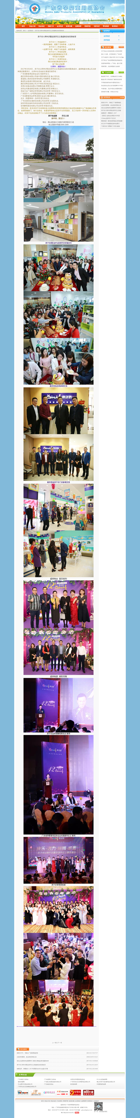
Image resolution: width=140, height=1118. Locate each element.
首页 (23, 26)
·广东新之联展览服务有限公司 (52, 1082)
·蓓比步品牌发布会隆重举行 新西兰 (111, 108)
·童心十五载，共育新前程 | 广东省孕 (111, 54)
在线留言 (96, 1101)
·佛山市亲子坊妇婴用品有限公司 (105, 1082)
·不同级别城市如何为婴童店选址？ (111, 82)
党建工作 (51, 26)
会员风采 (60, 26)
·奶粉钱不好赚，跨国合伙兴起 (109, 91)
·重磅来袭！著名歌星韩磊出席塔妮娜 (111, 121)
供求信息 (107, 40)
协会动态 (41, 26)
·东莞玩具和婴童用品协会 (77, 1079)
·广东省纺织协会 (48, 1084)
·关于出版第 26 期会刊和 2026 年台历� (112, 57)
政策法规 (69, 26)
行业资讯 (59, 1101)
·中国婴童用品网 (101, 1084)
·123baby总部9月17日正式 (108, 118)
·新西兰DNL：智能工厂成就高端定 (111, 102)
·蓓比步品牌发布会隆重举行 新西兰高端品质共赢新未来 (32, 1061)
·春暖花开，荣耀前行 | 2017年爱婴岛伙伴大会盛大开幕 (32, 1069)
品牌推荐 (78, 26)
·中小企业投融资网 (101, 1079)
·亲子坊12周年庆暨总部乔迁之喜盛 (111, 110)
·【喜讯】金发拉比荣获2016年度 (110, 115)
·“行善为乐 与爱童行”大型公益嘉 (110, 126)
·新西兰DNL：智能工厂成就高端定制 (27, 1053)
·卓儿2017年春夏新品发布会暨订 (110, 123)
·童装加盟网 (21, 1082)
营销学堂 (87, 26)
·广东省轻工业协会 (23, 1079)
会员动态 (107, 36)
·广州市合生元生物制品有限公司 (27, 1086)
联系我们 (115, 26)
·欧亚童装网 (73, 1084)
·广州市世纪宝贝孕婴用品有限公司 (80, 1082)
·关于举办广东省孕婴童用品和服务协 (111, 60)
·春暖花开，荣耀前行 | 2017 (109, 113)
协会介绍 (32, 26)
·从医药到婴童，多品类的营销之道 (26, 1057)
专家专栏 (97, 26)
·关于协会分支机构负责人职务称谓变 (111, 51)
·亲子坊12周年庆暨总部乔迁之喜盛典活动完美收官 (31, 1065)
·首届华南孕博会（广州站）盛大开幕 (111, 63)
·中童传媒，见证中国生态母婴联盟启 (111, 88)
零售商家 (106, 26)
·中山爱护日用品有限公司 (25, 1084)
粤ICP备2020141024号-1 (68, 1112)
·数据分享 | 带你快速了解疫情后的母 (111, 79)
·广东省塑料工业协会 (50, 1079)
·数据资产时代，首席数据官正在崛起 (111, 76)
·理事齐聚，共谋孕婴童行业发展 (110, 66)
